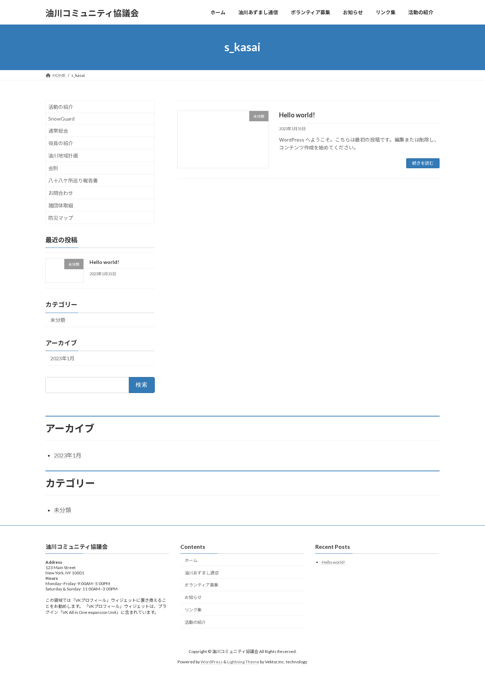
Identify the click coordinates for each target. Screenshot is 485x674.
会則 (53, 168)
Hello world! (297, 115)
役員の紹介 (60, 143)
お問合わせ (60, 193)
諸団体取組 (60, 205)
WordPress (212, 661)
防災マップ (60, 218)
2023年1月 (62, 358)
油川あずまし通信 (202, 572)
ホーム (191, 560)
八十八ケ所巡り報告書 (73, 180)
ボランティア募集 (201, 585)
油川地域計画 (63, 156)
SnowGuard (61, 119)
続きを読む (423, 163)
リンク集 (193, 609)
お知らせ (193, 597)
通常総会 (58, 131)
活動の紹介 (60, 107)
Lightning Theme (243, 661)
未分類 (57, 320)
